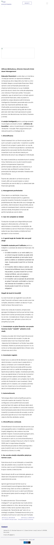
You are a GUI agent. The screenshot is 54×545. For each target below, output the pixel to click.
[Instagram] (29, 542)
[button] (47, 3)
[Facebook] (27, 542)
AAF (33, 539)
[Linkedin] (25, 542)
